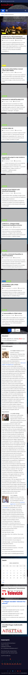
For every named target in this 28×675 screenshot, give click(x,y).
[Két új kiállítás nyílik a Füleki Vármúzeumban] (14, 276)
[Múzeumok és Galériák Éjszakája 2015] (14, 91)
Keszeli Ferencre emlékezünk (9, 617)
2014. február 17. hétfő (8, 193)
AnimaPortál (7, 5)
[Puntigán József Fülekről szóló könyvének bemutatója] (14, 181)
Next (17, 330)
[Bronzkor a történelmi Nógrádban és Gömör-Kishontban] (14, 245)
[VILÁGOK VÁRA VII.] (14, 120)
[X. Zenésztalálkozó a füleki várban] (14, 305)
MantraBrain (24, 673)
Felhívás (4, 33)
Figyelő (3, 281)
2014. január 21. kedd (7, 257)
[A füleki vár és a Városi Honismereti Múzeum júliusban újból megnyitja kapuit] (14, 28)
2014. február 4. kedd (7, 227)
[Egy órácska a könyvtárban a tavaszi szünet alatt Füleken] (14, 60)
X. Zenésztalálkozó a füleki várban (12, 313)
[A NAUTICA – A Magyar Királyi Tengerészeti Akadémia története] (14, 215)
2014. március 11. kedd (8, 160)
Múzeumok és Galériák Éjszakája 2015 (13, 99)
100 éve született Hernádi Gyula (9, 606)
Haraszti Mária (19, 40)
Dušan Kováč (7, 551)
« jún (3, 582)
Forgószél (4, 96)
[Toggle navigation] (7, 10)
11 (7, 573)
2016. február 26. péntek (8, 72)
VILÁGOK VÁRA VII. (7, 128)
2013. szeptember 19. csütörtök (10, 288)
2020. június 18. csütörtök (8, 40)
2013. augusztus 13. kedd (8, 315)
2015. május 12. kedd (7, 101)
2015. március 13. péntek (8, 130)
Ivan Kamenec (7, 528)
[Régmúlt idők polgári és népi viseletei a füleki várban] (14, 149)
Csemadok (5, 507)
